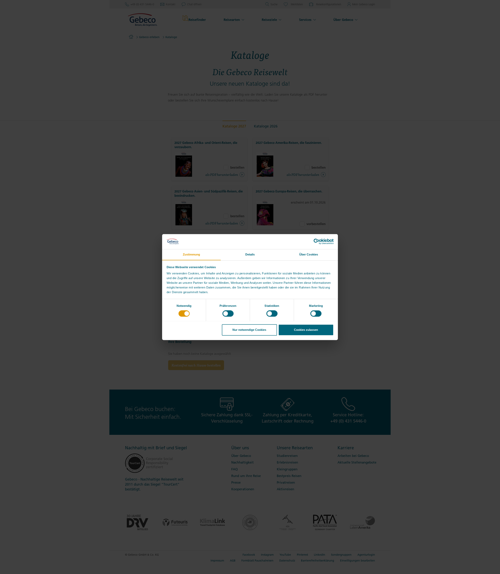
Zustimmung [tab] (191, 254)
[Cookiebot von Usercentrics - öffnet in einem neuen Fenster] (316, 241)
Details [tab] (250, 254)
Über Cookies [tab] (308, 254)
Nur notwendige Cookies (249, 329)
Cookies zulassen (306, 329)
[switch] (228, 313)
